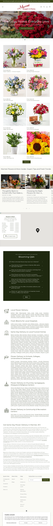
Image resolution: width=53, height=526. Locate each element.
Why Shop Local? (22, 485)
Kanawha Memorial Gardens (38, 343)
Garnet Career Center (29, 370)
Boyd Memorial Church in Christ (32, 395)
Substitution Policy (23, 500)
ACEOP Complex (15, 361)
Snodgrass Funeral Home (22, 352)
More (26, 297)
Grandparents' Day (6, 480)
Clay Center (14, 414)
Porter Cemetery (29, 349)
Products (5, 486)
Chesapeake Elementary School (18, 367)
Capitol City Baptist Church (32, 398)
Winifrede (28, 317)
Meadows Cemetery (16, 346)
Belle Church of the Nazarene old (24, 390)
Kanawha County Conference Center (24, 416)
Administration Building (26, 361)
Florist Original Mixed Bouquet (34, 158)
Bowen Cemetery (32, 334)
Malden (23, 316)
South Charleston (21, 317)
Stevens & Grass (45, 352)
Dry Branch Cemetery (37, 336)
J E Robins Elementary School (38, 373)
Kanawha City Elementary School (31, 374)
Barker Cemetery (15, 334)
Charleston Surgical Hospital (37, 326)
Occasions (5, 483)
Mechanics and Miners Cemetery (30, 346)
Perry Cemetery (20, 349)
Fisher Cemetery (45, 337)
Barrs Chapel (34, 389)
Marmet (28, 316)
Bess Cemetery (23, 334)
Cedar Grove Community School (27, 364)
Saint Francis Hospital (20, 328)
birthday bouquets (38, 455)
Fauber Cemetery (27, 337)
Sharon (47, 316)
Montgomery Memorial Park (18, 348)
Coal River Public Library (33, 367)
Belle (17, 313)
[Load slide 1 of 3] (23, 40)
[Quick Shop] (41, 7)
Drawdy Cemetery (27, 336)
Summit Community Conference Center (20, 417)
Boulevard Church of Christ (17, 395)
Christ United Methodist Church (23, 401)
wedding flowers (7, 456)
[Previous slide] (19, 39)
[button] (2, 6)
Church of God (22, 402)
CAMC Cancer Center (16, 324)
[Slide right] (29, 208)
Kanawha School (22, 376)
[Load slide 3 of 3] (27, 40)
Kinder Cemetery (24, 345)
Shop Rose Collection (26, 28)
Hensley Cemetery (44, 340)
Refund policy (23, 497)
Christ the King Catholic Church (40, 401)
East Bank (37, 314)
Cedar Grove (38, 313)
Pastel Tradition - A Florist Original (11, 71)
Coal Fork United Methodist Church (26, 404)
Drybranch (27, 314)
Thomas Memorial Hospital (32, 328)
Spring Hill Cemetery (34, 352)
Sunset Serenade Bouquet (33, 100)
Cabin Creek (30, 313)
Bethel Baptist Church (24, 392)
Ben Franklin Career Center (33, 362)
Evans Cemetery (18, 337)
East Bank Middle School (40, 368)
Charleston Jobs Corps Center (41, 365)
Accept (26, 522)
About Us (5, 489)
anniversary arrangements (25, 456)
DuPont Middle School (16, 368)
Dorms (47, 367)
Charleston (46, 313)
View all (26, 162)
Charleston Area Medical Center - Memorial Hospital (35, 324)
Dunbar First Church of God (42, 405)
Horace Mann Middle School (22, 373)
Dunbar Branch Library (27, 368)
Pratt (36, 316)
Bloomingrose (22, 313)
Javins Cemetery (26, 343)
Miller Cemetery (44, 346)
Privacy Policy (44, 519)
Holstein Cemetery (23, 342)
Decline (40, 522)
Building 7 (42, 362)
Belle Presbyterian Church (39, 390)
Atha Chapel (18, 389)
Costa (23, 314)
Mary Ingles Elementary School (28, 378)
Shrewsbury (13, 317)
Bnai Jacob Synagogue (43, 393)
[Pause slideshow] (33, 39)
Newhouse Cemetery (40, 348)
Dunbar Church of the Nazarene (26, 405)
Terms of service (22, 505)
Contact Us (22, 482)
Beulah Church (33, 392)
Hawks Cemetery (35, 340)
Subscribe (45, 479)
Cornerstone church (40, 404)
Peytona (32, 316)
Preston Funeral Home (39, 349)
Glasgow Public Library (19, 371)
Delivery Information (23, 490)
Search (13, 479)
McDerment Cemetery (43, 345)
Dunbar (32, 314)
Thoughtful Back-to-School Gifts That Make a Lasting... (12, 192)
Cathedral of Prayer (44, 398)
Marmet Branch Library (38, 377)
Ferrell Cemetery (36, 337)
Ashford (13, 313)
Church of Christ (15, 402)
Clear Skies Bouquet (8, 100)
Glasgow (47, 314)
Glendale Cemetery (24, 339)
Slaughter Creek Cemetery (36, 350)
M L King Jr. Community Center (41, 416)
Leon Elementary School (32, 376)
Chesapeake (14, 314)
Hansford (13, 316)
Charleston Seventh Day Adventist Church (22, 399)
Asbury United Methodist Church (33, 388)
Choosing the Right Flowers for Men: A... (35, 192)
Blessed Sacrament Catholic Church (28, 393)
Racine (40, 316)
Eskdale (42, 314)
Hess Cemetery (14, 342)
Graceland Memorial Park (36, 339)
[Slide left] (23, 208)
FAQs (21, 479)
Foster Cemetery (15, 339)
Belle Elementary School (20, 362)
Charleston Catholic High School (23, 365)
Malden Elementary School (23, 377)
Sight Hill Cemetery (24, 350)
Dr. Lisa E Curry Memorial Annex (25, 414)
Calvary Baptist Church (27, 396)
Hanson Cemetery (25, 340)
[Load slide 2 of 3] (25, 40)
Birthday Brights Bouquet (33, 71)
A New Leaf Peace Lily (8, 158)
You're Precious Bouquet (33, 129)
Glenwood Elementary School (33, 371)
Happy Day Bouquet (8, 129)
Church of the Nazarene (33, 402)
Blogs (13, 482)
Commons (42, 367)
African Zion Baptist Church (17, 388)
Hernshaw (18, 316)
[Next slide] (30, 39)
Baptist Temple (26, 389)
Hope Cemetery (33, 342)
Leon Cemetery (33, 345)
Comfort (19, 314)
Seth (43, 316)
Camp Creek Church (39, 396)
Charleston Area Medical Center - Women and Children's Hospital (27, 325)
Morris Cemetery (30, 348)
